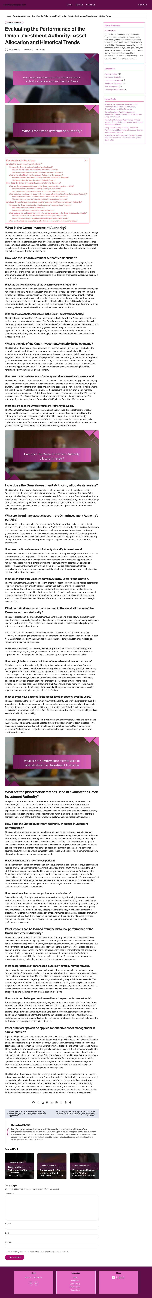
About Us (79, 5)
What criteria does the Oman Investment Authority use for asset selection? (39, 191)
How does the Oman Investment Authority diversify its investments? (36, 189)
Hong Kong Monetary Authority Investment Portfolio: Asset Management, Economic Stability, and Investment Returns (124, 130)
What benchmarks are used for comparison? (28, 208)
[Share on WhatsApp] (123, 1277)
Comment (9, 1193)
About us (28, 1277)
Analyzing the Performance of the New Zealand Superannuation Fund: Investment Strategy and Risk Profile (123, 137)
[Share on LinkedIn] (120, 1277)
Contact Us (90, 5)
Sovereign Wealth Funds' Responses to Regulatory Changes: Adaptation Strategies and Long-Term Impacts (123, 114)
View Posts (142, 5)
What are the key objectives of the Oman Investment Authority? (35, 170)
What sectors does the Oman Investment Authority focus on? (34, 180)
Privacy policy (75, 1287)
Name (8, 1223)
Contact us (38, 1277)
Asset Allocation (111, 74)
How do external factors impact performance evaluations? (33, 210)
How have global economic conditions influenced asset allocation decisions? (40, 196)
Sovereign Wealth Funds (114, 90)
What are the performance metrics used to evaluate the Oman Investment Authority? (44, 202)
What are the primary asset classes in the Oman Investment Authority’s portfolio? (41, 186)
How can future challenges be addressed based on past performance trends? (40, 218)
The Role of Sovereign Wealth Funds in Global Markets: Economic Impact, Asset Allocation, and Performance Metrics (124, 122)
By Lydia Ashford (15, 49)
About (33, 1273)
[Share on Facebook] (113, 1277)
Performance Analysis (14, 22)
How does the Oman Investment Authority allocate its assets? (33, 183)
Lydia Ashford (22, 1124)
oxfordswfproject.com (14, 5)
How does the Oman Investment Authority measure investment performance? (40, 205)
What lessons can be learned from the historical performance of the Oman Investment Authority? (48, 213)
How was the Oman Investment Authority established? (31, 167)
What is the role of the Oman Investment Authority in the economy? (36, 175)
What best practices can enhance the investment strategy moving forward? (39, 216)
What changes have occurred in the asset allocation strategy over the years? (40, 199)
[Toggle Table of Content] (85, 160)
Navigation (76, 1273)
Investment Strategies (113, 77)
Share (118, 1273)
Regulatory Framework (113, 83)
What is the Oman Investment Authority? (24, 164)
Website (8, 1242)
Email (8, 1233)
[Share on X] (117, 1277)
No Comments (41, 49)
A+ (31, 1283)
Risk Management (111, 86)
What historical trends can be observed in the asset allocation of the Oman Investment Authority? (48, 194)
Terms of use (75, 1290)
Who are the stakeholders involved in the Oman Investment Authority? (37, 172)
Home (70, 5)
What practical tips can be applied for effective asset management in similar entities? (43, 221)
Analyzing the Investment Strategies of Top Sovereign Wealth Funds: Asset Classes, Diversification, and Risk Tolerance (121, 106)
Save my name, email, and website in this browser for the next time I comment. (37, 1252)
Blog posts (75, 1281)
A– (36, 1283)
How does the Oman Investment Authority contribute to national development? (40, 177)
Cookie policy (75, 1284)
